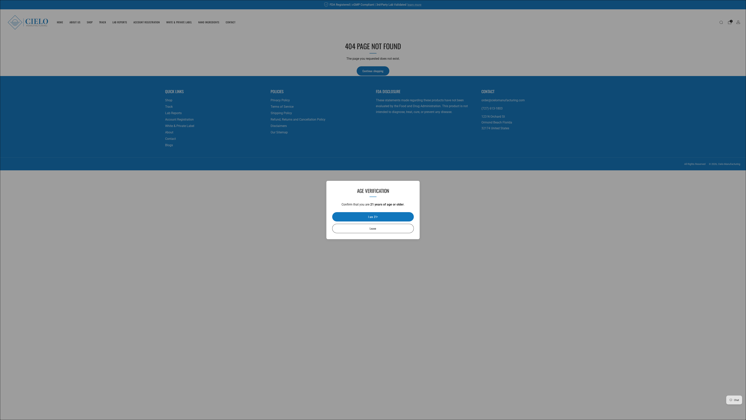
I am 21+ (373, 217)
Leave (373, 228)
